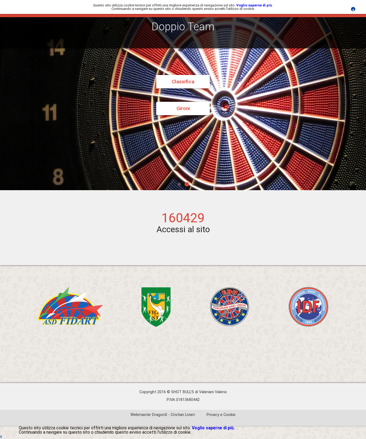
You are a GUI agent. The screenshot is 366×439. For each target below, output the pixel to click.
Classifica (183, 81)
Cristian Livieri (183, 414)
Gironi (183, 108)
